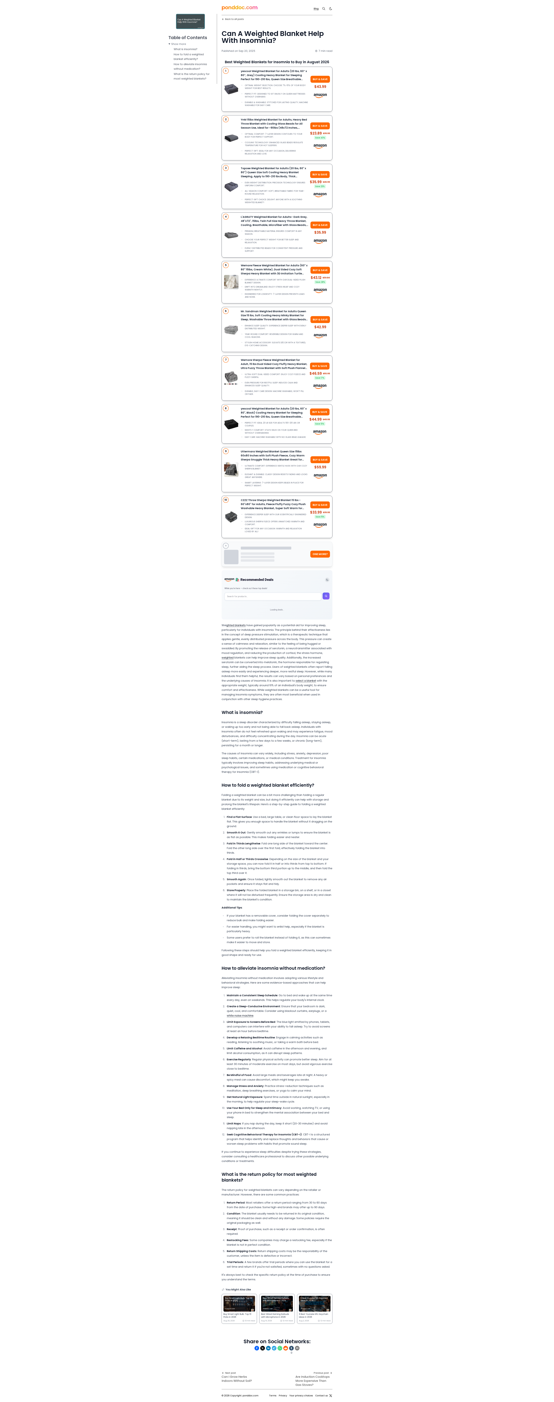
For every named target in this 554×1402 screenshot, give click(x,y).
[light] (330, 8)
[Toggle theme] (327, 580)
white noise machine (240, 1015)
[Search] (323, 8)
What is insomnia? (185, 49)
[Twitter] (330, 1395)
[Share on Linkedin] (268, 1348)
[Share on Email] (297, 1348)
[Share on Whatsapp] (280, 1348)
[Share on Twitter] (262, 1348)
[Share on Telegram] (274, 1348)
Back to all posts (234, 19)
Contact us (321, 1395)
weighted (228, 657)
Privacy (283, 1395)
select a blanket (306, 680)
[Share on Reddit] (285, 1348)
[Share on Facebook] (256, 1348)
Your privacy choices (301, 1395)
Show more (178, 44)
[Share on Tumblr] (291, 1348)
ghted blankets (236, 625)
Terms (272, 1395)
